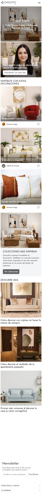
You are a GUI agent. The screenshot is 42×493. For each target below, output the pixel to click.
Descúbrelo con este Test (15, 72)
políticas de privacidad (26, 480)
